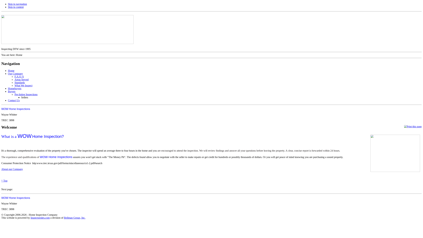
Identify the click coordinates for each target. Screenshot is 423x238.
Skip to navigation (17, 4)
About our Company (12, 169)
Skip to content (16, 7)
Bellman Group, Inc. (74, 217)
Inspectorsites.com (40, 217)
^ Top (4, 180)
